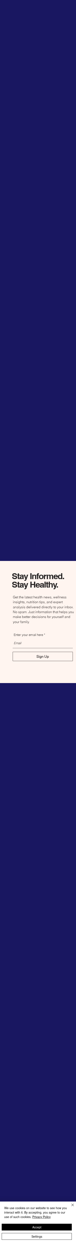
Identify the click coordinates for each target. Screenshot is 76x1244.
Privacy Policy (41, 1217)
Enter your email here (28, 634)
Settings (36, 1236)
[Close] (70, 1207)
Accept (36, 1227)
